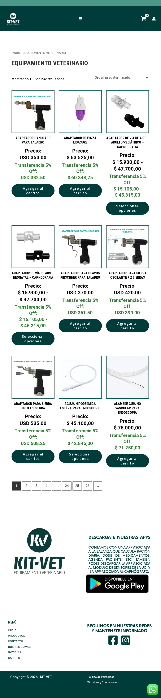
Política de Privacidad (100, 676)
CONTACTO (15, 641)
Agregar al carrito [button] (33, 190)
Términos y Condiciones (102, 682)
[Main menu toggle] (80, 18)
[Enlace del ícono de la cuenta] (154, 19)
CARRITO (14, 657)
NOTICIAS (14, 652)
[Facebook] (113, 640)
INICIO (12, 630)
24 (67, 486)
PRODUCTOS (16, 635)
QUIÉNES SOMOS (19, 646)
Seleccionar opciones (127, 208)
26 (88, 486)
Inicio (16, 53)
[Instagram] (125, 640)
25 (77, 486)
